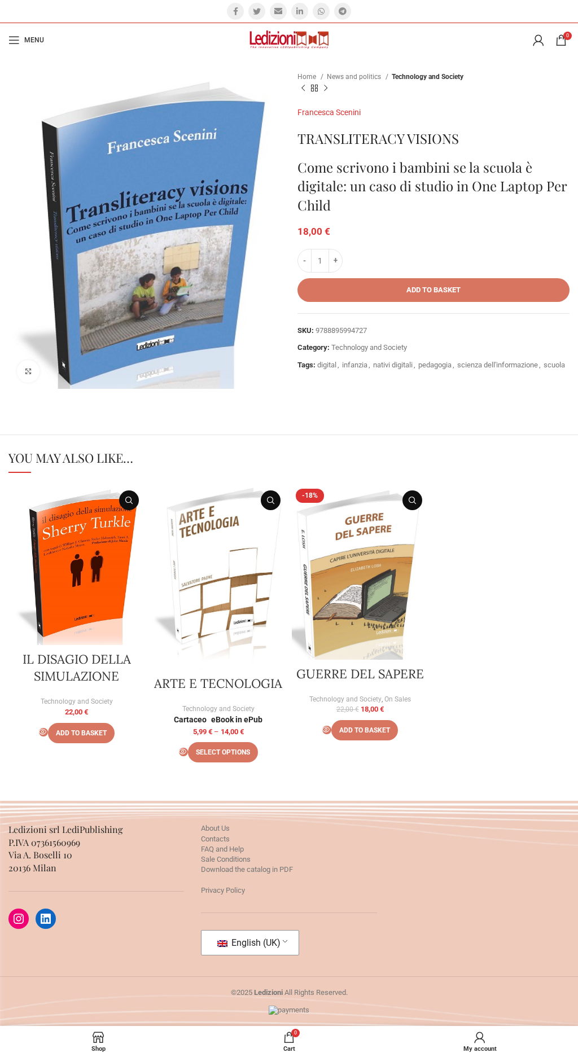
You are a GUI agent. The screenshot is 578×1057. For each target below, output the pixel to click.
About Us (215, 828)
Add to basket (433, 290)
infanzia (354, 365)
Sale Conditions (226, 859)
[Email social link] (278, 11)
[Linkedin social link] (299, 11)
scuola (554, 365)
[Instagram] (18, 919)
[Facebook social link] (235, 11)
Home (307, 77)
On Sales (397, 699)
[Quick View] (43, 732)
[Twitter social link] (256, 11)
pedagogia (435, 365)
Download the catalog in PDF (247, 869)
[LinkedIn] (46, 919)
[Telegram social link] (342, 11)
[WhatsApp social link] (321, 11)
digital (326, 365)
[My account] (538, 40)
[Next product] (325, 88)
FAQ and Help (222, 849)
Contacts (215, 839)
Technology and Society (427, 77)
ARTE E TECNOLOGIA (218, 683)
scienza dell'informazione (497, 365)
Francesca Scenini (329, 112)
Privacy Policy (223, 890)
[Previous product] (303, 88)
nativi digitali (393, 365)
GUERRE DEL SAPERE (360, 674)
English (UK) (255, 942)
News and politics (355, 77)
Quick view (129, 500)
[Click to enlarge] (28, 371)
